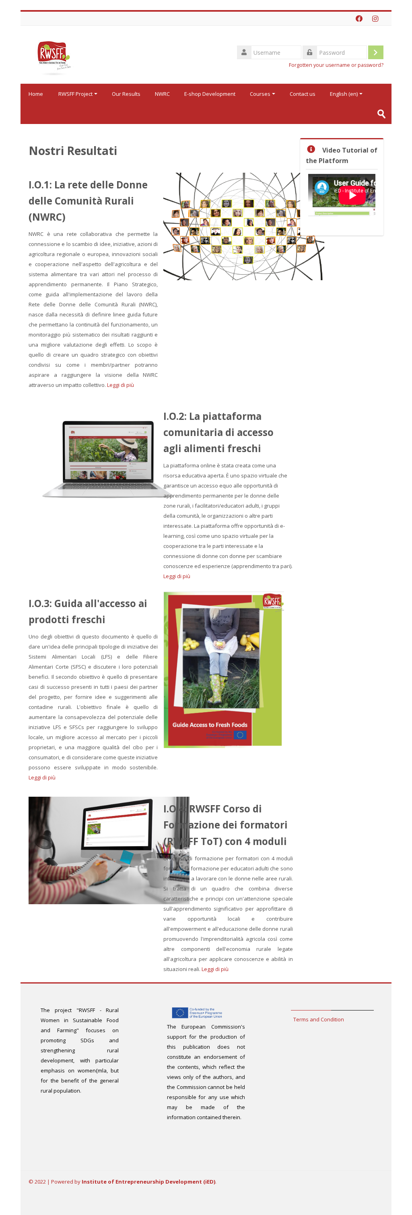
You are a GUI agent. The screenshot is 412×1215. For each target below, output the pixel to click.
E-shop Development (209, 93)
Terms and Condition (318, 1019)
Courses (260, 93)
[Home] (53, 54)
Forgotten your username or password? (336, 65)
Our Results (126, 93)
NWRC (162, 93)
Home (36, 93)
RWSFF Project (75, 93)
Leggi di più (120, 384)
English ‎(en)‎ (344, 93)
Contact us (302, 93)
